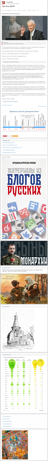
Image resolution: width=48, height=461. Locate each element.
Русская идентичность (7, 423)
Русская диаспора (6, 416)
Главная (3, 10)
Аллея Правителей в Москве (7, 105)
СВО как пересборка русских (9, 142)
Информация (8, 10)
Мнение (29, 10)
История (19, 10)
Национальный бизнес (7, 354)
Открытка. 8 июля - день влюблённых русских (12, 147)
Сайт (38, 10)
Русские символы (6, 306)
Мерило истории (6, 418)
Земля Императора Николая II (9, 149)
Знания (14, 10)
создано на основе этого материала (10, 101)
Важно (33, 10)
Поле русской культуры (42, 106)
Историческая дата (6, 267)
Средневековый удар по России (9, 152)
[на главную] (8, 6)
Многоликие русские (7, 426)
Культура (24, 10)
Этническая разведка (7, 421)
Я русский (9, 2)
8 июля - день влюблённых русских (10, 145)
